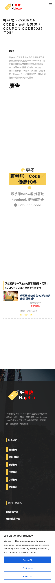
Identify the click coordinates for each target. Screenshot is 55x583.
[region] (27, 557)
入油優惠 (13, 479)
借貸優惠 (13, 464)
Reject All (27, 576)
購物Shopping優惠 (29, 311)
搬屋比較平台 (12, 512)
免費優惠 (13, 472)
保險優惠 (13, 449)
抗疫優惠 (13, 487)
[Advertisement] (27, 109)
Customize (27, 568)
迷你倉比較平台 (13, 518)
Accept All (27, 560)
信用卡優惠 (14, 457)
